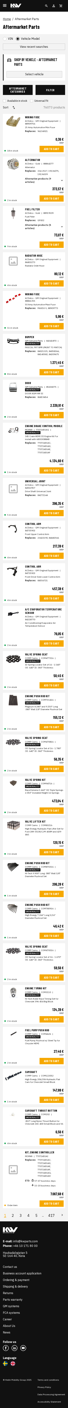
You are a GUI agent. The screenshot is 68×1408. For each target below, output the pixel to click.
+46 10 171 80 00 (25, 1246)
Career (7, 1319)
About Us (9, 1326)
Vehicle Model (30, 38)
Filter (50, 90)
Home (7, 19)
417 (51, 1215)
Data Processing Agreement (51, 1394)
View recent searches (34, 46)
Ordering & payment (16, 1280)
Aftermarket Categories (18, 90)
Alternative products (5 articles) (38, 227)
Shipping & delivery (15, 1286)
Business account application (22, 1273)
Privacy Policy (44, 1387)
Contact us (10, 1267)
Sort (5, 107)
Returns (8, 1293)
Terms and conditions (48, 1379)
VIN (10, 38)
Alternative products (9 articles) (38, 180)
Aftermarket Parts (27, 19)
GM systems (11, 1306)
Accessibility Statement (49, 1401)
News (6, 1332)
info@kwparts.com (25, 1241)
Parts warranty (12, 1299)
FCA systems (11, 1312)
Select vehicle (34, 74)
